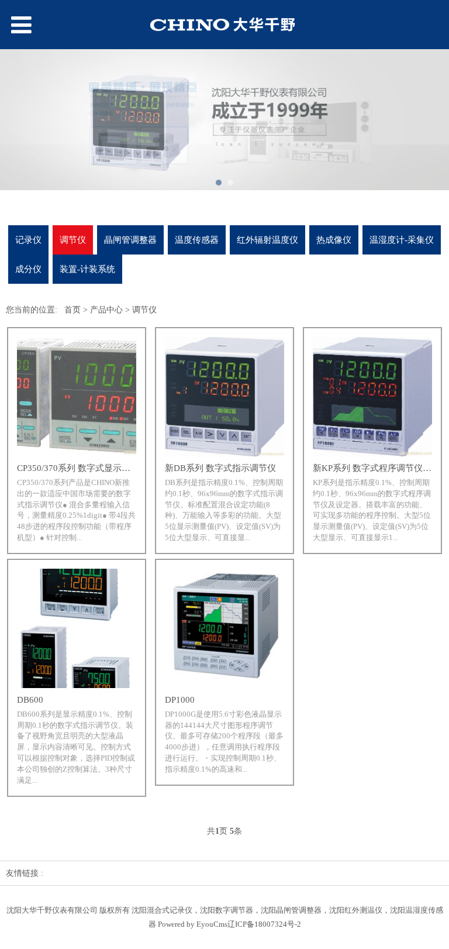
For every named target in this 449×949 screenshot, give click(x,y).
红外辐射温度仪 (267, 240)
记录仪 (28, 240)
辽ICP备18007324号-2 (264, 924)
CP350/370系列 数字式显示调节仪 (82, 468)
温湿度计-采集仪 (401, 240)
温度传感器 (197, 240)
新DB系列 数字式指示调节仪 (220, 468)
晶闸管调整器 (130, 240)
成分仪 (28, 269)
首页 (72, 309)
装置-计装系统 (87, 269)
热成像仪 (333, 240)
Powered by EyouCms (191, 924)
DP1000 (180, 699)
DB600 (30, 699)
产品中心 (106, 309)
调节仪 (73, 240)
